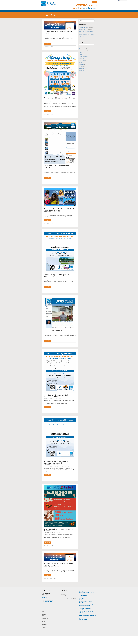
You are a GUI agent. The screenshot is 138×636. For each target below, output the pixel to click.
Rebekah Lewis (57, 211)
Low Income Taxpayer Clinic (85, 608)
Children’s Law (82, 591)
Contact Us (72, 5)
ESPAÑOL (80, 8)
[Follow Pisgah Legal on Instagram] (76, 8)
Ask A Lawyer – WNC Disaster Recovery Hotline (58, 32)
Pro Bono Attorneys (83, 68)
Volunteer (74, 7)
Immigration (81, 58)
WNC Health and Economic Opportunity (87, 615)
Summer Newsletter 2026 (84, 38)
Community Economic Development (86, 592)
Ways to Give (94, 7)
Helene (64, 7)
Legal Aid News (82, 60)
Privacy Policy (81, 618)
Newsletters (81, 64)
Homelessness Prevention (84, 605)
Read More (47, 43)
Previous (45, 584)
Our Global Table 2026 (83, 29)
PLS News (51, 46)
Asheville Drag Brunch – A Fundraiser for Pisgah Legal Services (59, 209)
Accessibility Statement (83, 619)
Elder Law (81, 599)
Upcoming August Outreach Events (86, 31)
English (120, 0)
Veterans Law (82, 614)
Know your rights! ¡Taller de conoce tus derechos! (58, 530)
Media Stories (81, 62)
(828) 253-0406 (50, 600)
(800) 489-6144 (48, 601)
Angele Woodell (57, 34)
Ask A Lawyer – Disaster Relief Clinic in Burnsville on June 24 (58, 396)
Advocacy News (82, 48)
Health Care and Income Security (86, 604)
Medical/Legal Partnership (84, 609)
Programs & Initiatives (81, 7)
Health (80, 54)
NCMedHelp (81, 612)
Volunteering (81, 70)
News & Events (65, 5)
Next (75, 584)
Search (94, 2)
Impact (88, 7)
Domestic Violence (82, 50)
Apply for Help (91, 5)
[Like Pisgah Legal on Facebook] (72, 8)
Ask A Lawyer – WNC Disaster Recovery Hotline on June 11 (58, 564)
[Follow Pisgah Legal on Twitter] (73, 8)
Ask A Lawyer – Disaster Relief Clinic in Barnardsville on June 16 (58, 462)
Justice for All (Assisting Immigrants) (86, 606)
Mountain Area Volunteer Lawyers (86, 611)
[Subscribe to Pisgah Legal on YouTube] (75, 8)
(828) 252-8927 (47, 603)
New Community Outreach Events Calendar (56, 166)
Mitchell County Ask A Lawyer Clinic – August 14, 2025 (57, 275)
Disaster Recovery (83, 595)
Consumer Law (82, 594)
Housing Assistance (83, 56)
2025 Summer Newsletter (53, 330)
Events (50, 578)
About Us (69, 7)
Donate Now (81, 5)
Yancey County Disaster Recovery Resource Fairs (60, 99)
